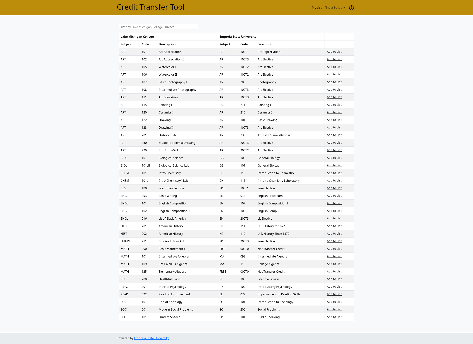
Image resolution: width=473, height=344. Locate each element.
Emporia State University (151, 338)
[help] (351, 7)
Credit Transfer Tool (150, 6)
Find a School (334, 8)
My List (317, 8)
